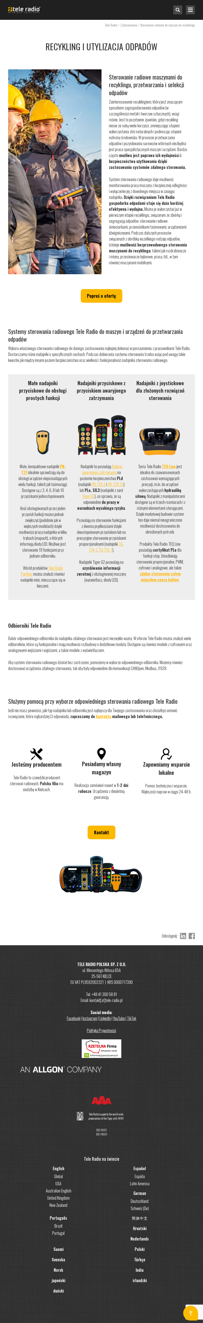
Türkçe (139, 1260)
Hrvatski (140, 1228)
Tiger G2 (88, 496)
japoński (58, 1280)
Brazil (58, 1226)
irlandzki (140, 1280)
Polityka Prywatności (101, 1030)
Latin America (140, 1184)
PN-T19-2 (98, 484)
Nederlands (139, 1239)
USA (58, 1184)
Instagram (89, 1018)
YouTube (119, 1018)
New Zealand (58, 1205)
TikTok (131, 1018)
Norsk (58, 1270)
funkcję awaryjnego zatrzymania (102, 469)
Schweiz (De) (140, 1208)
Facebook (73, 1018)
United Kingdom (58, 1198)
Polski (140, 1249)
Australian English (58, 1191)
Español (139, 1168)
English (58, 1168)
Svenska (58, 1260)
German (139, 1193)
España (140, 1176)
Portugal (58, 1233)
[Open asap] (190, 1313)
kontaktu (103, 716)
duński (58, 1291)
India (140, 1270)
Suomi (58, 1249)
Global (58, 1176)
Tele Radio (111, 24)
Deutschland (140, 1201)
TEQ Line (169, 466)
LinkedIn (105, 1018)
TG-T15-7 (105, 550)
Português (58, 1218)
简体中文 (140, 1218)
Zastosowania (128, 24)
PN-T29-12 (116, 484)
